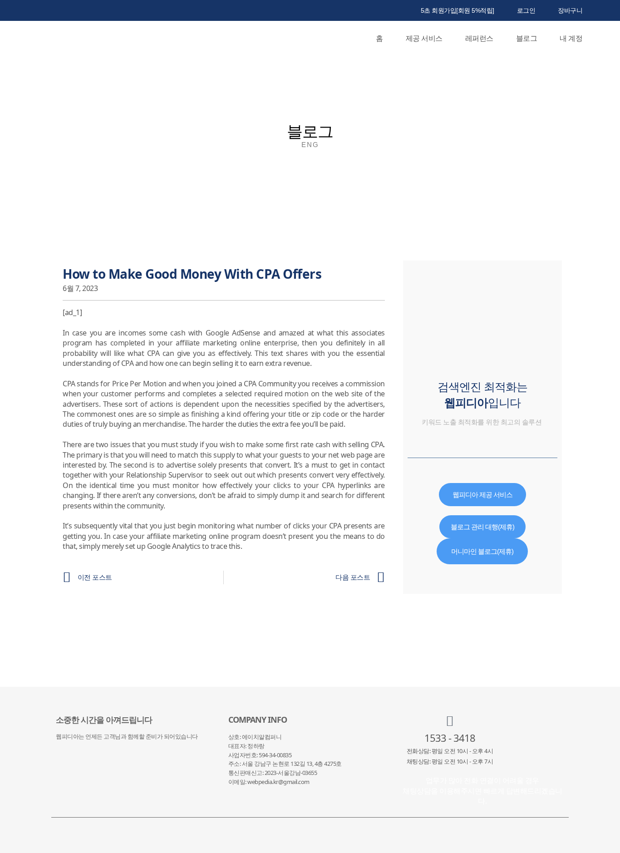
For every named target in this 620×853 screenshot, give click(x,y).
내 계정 (571, 38)
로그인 (526, 10)
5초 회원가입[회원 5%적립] (457, 10)
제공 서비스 (424, 38)
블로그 (526, 38)
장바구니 (570, 10)
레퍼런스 (479, 38)
